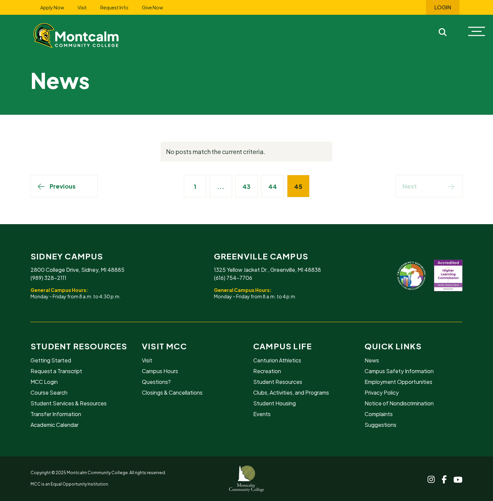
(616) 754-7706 (233, 277)
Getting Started (51, 360)
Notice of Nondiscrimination (399, 403)
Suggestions (380, 424)
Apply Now (52, 7)
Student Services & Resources (69, 403)
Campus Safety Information (399, 370)
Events (262, 413)
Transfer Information (56, 413)
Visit (82, 7)
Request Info (114, 7)
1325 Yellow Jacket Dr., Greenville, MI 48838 (267, 269)
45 (298, 186)
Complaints (379, 413)
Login (442, 7)
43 (246, 186)
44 (272, 186)
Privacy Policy (382, 392)
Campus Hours (160, 370)
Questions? (156, 381)
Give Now (152, 7)
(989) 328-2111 (48, 277)
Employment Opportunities (398, 381)
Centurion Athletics (277, 360)
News (372, 360)
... (220, 186)
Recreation (267, 370)
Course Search (49, 392)
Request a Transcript (56, 370)
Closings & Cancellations (172, 392)
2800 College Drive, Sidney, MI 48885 (77, 269)
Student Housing (274, 403)
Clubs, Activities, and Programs (291, 392)
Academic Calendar (54, 424)
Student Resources (79, 346)
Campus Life (282, 346)
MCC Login (44, 381)
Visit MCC (164, 346)
